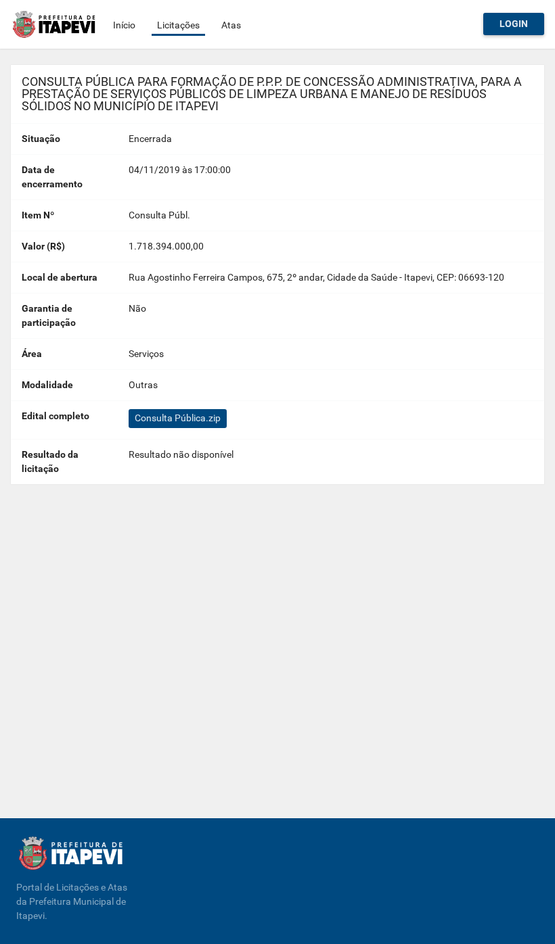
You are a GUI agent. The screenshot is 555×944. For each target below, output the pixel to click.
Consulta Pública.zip (178, 417)
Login (514, 23)
